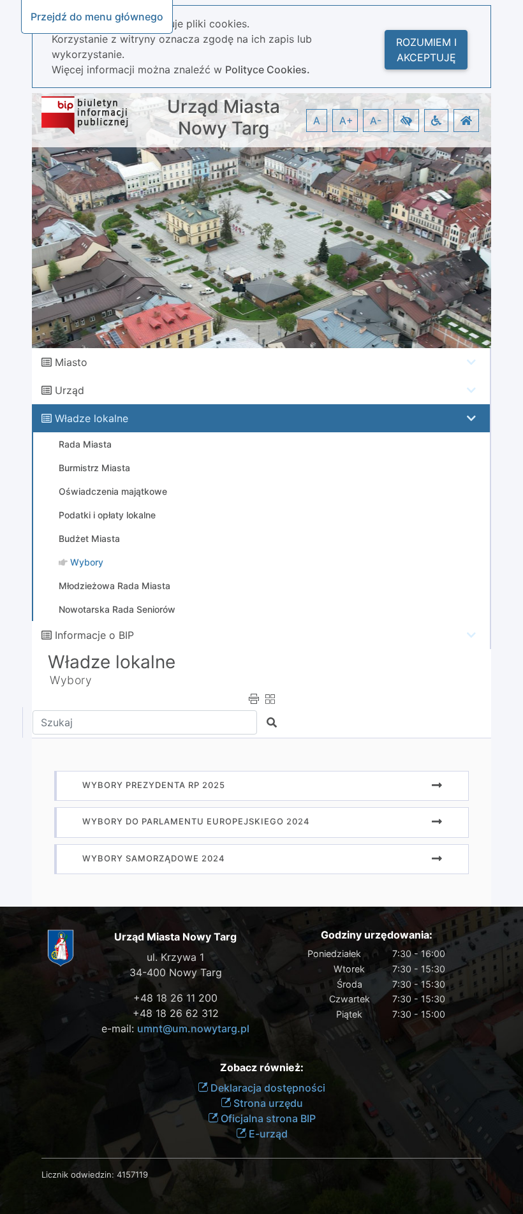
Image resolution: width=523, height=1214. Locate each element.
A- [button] (375, 120)
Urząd (69, 390)
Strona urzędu (267, 1103)
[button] (406, 120)
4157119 (132, 1174)
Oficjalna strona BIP (267, 1118)
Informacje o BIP (94, 635)
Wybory (71, 680)
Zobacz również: (262, 1068)
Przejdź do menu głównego (97, 16)
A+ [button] (346, 120)
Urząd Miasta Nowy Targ (223, 117)
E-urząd (267, 1133)
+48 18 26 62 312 (176, 1013)
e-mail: (175, 1028)
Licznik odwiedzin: (77, 1174)
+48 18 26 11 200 (175, 997)
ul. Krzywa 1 (175, 957)
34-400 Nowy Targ (175, 972)
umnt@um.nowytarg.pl (193, 1028)
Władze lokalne (91, 418)
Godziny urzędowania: (376, 935)
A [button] (316, 120)
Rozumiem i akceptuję (426, 50)
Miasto (71, 362)
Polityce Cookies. (267, 69)
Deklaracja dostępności (266, 1087)
